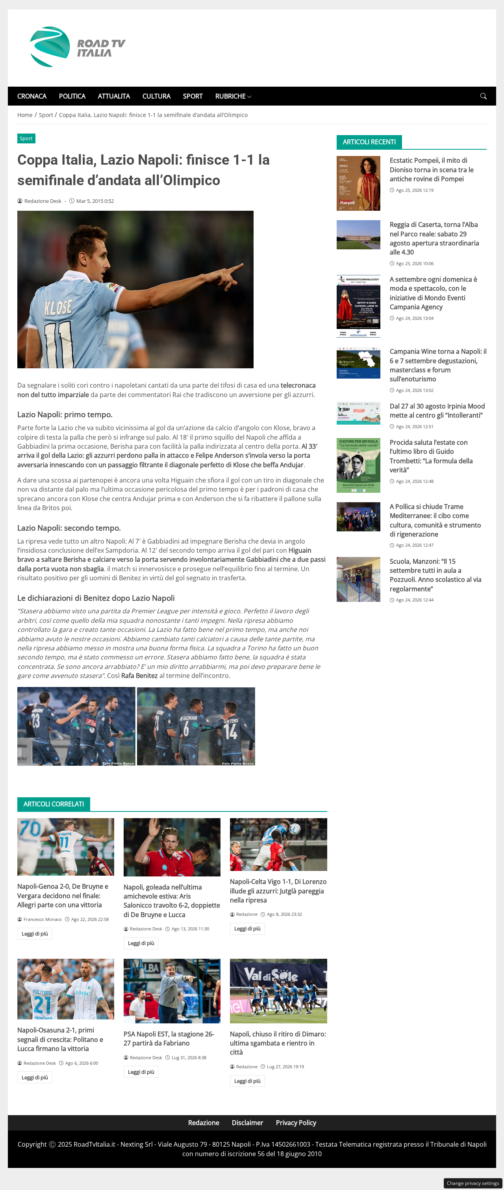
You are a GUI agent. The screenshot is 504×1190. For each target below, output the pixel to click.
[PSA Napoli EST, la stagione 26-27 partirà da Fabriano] (172, 991)
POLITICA (72, 96)
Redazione (203, 1122)
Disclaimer (247, 1122)
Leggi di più (35, 933)
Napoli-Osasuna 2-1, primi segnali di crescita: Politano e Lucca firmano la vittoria (60, 1039)
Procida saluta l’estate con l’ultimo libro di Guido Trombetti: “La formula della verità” (431, 456)
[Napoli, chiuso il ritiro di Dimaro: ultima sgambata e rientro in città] (278, 991)
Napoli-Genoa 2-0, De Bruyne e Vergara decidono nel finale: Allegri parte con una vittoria (62, 895)
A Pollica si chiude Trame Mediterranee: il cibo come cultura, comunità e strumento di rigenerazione (435, 520)
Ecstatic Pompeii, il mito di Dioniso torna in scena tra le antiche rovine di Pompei (432, 169)
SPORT (193, 96)
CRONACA (31, 96)
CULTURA (156, 96)
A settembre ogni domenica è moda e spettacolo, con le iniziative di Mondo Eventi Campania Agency (433, 293)
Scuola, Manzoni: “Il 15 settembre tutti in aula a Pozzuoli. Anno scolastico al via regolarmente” (436, 575)
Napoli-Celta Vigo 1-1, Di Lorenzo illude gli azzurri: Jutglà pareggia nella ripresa (278, 890)
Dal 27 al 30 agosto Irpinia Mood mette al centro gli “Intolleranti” (437, 411)
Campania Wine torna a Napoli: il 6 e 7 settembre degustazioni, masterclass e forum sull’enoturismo (438, 365)
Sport (26, 138)
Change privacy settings (473, 1183)
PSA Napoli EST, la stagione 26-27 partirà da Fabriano (169, 1038)
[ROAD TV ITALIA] (76, 47)
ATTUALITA (114, 96)
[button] (483, 96)
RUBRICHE (230, 96)
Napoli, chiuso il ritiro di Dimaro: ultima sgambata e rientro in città (278, 1043)
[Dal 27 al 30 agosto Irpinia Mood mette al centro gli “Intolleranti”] (358, 413)
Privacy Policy (296, 1122)
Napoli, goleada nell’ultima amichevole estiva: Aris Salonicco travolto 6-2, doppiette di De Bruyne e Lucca (172, 901)
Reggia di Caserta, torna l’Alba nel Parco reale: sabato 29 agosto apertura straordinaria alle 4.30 (434, 238)
